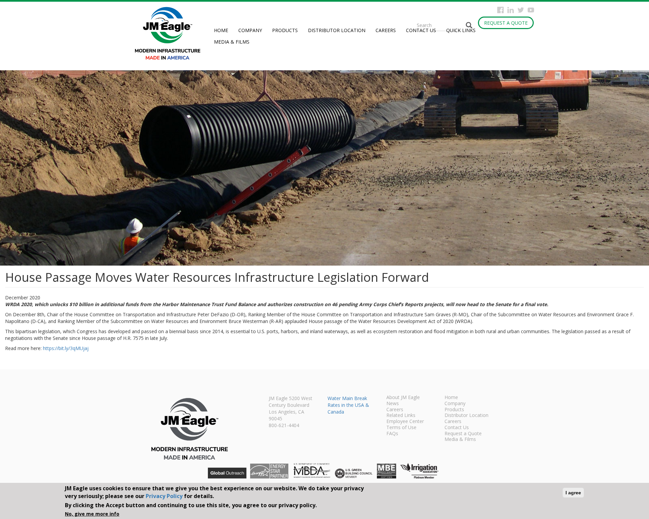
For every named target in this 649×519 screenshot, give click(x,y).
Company (250, 30)
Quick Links (461, 30)
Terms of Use (401, 427)
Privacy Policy (164, 495)
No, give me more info (92, 514)
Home (221, 30)
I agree (573, 492)
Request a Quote (506, 23)
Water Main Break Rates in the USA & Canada (348, 405)
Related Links (400, 415)
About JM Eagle (403, 397)
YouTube (531, 10)
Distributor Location (336, 30)
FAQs (392, 434)
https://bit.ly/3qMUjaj (66, 348)
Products (285, 30)
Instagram (510, 10)
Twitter (521, 10)
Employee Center (405, 421)
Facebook (500, 10)
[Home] (170, 33)
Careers (386, 30)
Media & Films (231, 42)
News (392, 403)
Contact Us (421, 30)
